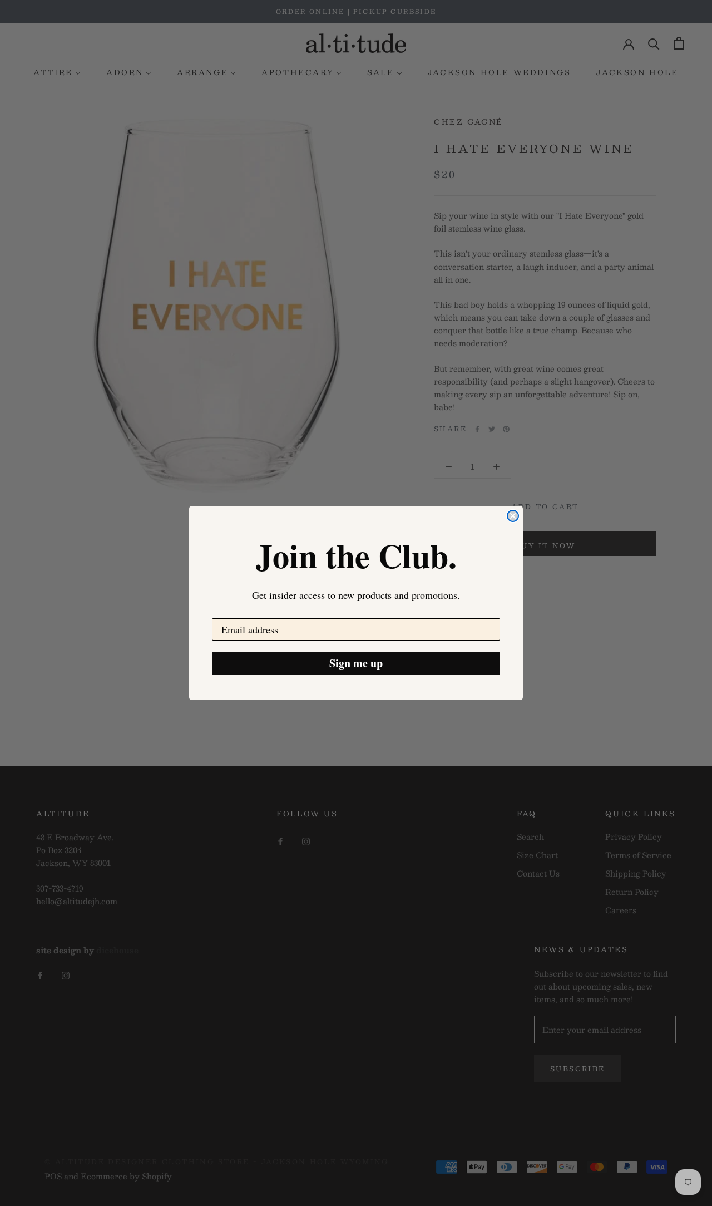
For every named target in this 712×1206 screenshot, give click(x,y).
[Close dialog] (512, 515)
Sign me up (356, 663)
